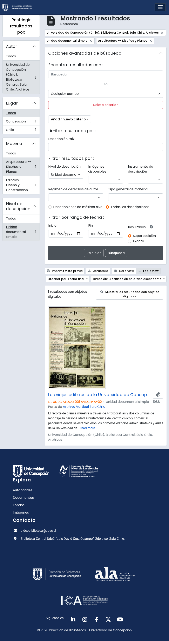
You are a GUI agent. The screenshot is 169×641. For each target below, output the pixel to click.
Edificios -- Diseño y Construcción (21, 185)
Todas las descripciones (130, 207)
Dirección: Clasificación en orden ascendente (127, 279)
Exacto (138, 241)
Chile (21, 130)
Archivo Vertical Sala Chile (84, 406)
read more (87, 428)
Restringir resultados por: (21, 26)
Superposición (144, 235)
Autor (11, 46)
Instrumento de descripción (140, 169)
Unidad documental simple (21, 232)
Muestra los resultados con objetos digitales (131, 294)
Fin (90, 225)
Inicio (52, 225)
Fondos (19, 505)
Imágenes (21, 512)
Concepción (21, 122)
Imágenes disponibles (97, 169)
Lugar (12, 103)
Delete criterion (106, 104)
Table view (150, 271)
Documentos (23, 497)
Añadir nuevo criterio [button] (68, 119)
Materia (14, 143)
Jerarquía (100, 271)
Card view (126, 271)
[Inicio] (18, 7)
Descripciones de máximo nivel (78, 207)
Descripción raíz (61, 138)
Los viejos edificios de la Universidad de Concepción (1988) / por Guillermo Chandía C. (99, 394)
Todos (11, 56)
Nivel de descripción (18, 206)
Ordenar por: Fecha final (66, 279)
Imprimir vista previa (67, 271)
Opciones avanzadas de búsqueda (85, 53)
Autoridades (22, 490)
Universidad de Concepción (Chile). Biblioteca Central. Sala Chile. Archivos (21, 77)
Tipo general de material (128, 189)
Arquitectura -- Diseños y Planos (21, 166)
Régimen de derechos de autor (73, 189)
